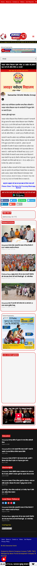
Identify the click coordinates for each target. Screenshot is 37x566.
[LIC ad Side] (18, 348)
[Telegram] (14, 503)
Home (3, 2)
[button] (33, 36)
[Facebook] (3, 503)
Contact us (16, 2)
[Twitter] (6, 503)
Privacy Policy (5, 541)
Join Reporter (30, 2)
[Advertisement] (18, 17)
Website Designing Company (18, 551)
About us (8, 2)
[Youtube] (8, 503)
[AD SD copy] (18, 52)
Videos (22, 2)
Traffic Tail (30, 551)
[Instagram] (11, 503)
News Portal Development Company (22, 553)
